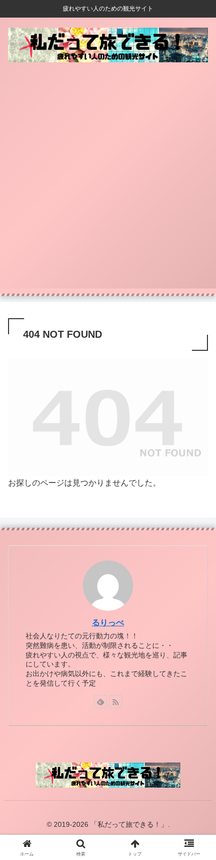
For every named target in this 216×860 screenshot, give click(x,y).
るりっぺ (108, 622)
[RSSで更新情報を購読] (115, 701)
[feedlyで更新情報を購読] (100, 701)
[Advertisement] (108, 180)
